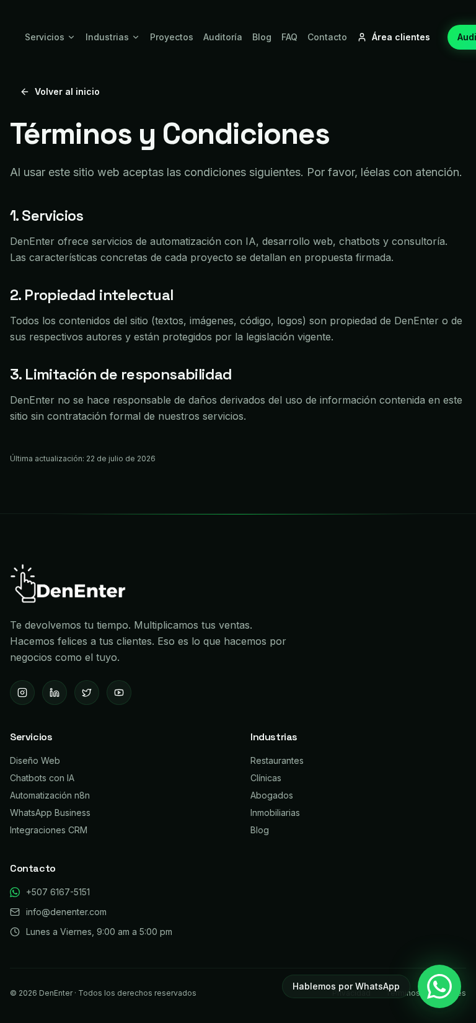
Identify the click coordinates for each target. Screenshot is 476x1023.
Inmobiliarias (275, 812)
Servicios (44, 37)
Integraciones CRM (48, 830)
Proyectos (171, 37)
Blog (261, 37)
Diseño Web (35, 760)
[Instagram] (22, 692)
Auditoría (222, 37)
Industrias (107, 37)
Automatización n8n (50, 795)
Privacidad (351, 993)
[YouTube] (119, 692)
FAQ (289, 37)
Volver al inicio (67, 91)
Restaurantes (277, 760)
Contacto (327, 37)
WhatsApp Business (50, 812)
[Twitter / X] (86, 692)
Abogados (271, 795)
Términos (403, 993)
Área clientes (401, 37)
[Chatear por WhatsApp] (439, 986)
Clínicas (265, 778)
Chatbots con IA (42, 778)
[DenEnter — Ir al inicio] (68, 583)
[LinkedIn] (54, 692)
